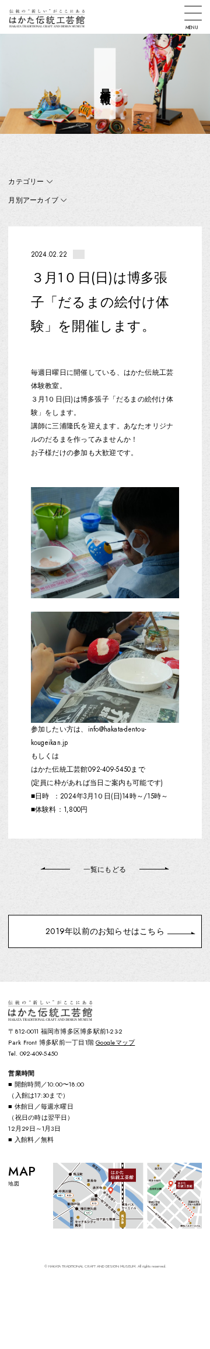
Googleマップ (115, 1042)
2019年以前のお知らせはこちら (105, 931)
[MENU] (193, 13)
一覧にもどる (104, 869)
